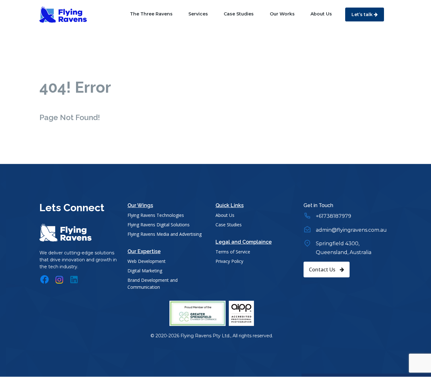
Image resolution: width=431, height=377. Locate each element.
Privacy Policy (229, 261)
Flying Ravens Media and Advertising (164, 234)
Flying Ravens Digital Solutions (158, 225)
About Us (321, 14)
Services (198, 14)
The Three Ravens (151, 14)
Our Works (282, 14)
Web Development (146, 261)
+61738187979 (333, 216)
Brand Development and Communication (152, 283)
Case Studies (239, 14)
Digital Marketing (144, 271)
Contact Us (323, 269)
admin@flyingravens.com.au (351, 230)
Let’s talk (362, 14)
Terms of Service (233, 252)
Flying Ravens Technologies (155, 215)
